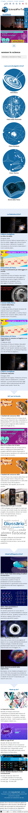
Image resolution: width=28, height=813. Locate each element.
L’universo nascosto (7, 373)
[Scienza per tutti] (14, 10)
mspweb (17, 795)
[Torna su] (25, 810)
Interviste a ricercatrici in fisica (11, 57)
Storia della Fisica (14, 200)
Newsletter (21, 1)
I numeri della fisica (8, 303)
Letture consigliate (7, 234)
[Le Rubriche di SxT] (26, 13)
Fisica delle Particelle (14, 119)
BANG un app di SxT (7, 740)
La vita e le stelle (6, 236)
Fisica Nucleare (14, 146)
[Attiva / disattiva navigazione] (14, 46)
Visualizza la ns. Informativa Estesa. (11, 810)
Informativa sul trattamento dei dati (14, 797)
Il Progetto (3, 1)
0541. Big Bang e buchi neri (10, 637)
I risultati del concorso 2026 (10, 416)
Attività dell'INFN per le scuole (11, 506)
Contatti (16, 1)
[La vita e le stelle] (14, 23)
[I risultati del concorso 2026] (14, 37)
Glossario (4, 535)
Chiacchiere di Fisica (8, 268)
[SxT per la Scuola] (26, 18)
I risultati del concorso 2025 (10, 474)
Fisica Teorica (14, 173)
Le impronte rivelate (8, 709)
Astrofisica (14, 92)
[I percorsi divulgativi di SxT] (26, 9)
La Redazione (10, 1)
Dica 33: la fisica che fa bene (10, 445)
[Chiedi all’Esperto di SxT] (26, 22)
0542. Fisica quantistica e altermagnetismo (9, 607)
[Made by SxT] (26, 26)
